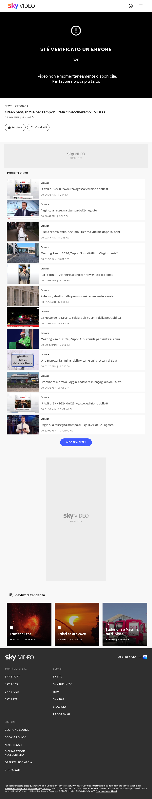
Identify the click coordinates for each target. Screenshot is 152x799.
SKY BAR (59, 699)
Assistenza (34, 788)
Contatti (46, 788)
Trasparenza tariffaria (16, 788)
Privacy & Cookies (81, 785)
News (9, 106)
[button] (15, 127)
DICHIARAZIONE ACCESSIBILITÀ (15, 753)
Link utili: (11, 721)
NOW (56, 691)
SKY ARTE (11, 699)
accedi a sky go (130, 656)
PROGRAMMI (61, 714)
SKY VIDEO (12, 691)
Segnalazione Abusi (106, 791)
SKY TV (58, 676)
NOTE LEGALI (13, 744)
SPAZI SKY (60, 706)
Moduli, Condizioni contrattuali (54, 785)
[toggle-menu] (141, 6)
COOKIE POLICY (15, 737)
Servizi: (58, 668)
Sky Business (63, 684)
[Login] (130, 6)
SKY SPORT (12, 676)
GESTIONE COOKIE (17, 729)
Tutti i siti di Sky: (16, 668)
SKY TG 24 (12, 684)
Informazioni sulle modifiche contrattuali (114, 785)
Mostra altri (76, 442)
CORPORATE (13, 769)
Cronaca (21, 106)
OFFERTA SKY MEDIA (18, 762)
